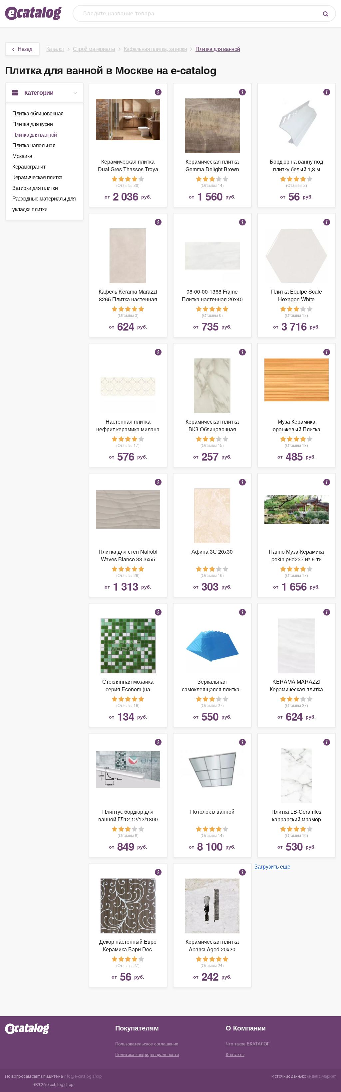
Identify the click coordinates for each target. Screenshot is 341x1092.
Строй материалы (94, 49)
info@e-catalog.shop (83, 1076)
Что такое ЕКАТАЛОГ (247, 1043)
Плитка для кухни (32, 124)
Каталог (55, 49)
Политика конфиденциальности (147, 1054)
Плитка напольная (33, 145)
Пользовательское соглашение (146, 1043)
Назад (25, 49)
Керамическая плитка (37, 177)
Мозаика (22, 156)
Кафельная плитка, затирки (155, 49)
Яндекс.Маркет (321, 1076)
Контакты (235, 1054)
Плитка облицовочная (38, 113)
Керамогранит (28, 166)
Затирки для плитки (35, 188)
